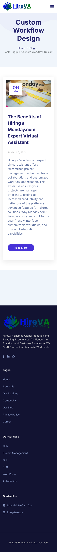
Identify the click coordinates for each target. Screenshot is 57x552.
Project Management (15, 453)
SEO (5, 467)
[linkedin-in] (8, 356)
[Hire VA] (17, 6)
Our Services (10, 393)
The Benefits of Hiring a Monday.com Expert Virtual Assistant (24, 129)
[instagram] (13, 356)
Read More (21, 247)
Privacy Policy (11, 414)
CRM (6, 446)
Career (7, 421)
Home (21, 48)
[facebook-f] (3, 356)
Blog (32, 48)
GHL (5, 460)
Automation (10, 481)
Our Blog (8, 407)
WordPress (9, 474)
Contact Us (10, 400)
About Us (8, 386)
